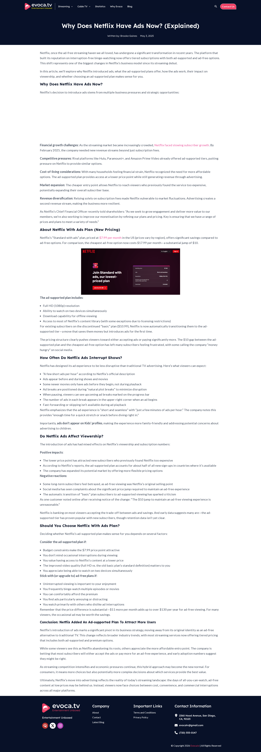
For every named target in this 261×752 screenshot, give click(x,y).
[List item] (45, 726)
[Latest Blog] (98, 722)
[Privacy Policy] (140, 717)
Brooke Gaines (128, 35)
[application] (71, 6)
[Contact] (96, 717)
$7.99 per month (110, 237)
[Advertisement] (130, 120)
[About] (95, 712)
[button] (215, 6)
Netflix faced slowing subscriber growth (181, 145)
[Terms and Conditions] (144, 712)
